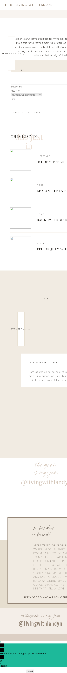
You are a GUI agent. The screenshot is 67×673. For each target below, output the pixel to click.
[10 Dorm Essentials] (20, 159)
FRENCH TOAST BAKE (27, 113)
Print (21, 70)
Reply (4, 665)
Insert (30, 671)
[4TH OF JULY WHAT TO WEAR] (20, 247)
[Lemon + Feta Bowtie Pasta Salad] (20, 188)
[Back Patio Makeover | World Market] (20, 218)
